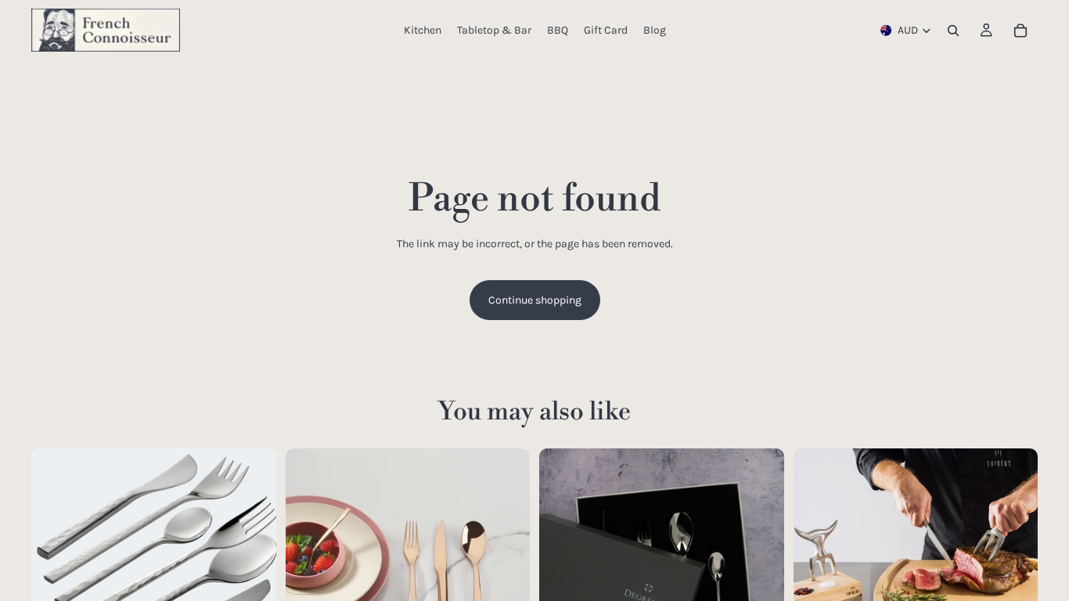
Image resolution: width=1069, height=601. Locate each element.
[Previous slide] (54, 570)
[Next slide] (252, 570)
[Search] (953, 30)
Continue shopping (534, 300)
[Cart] (1020, 30)
